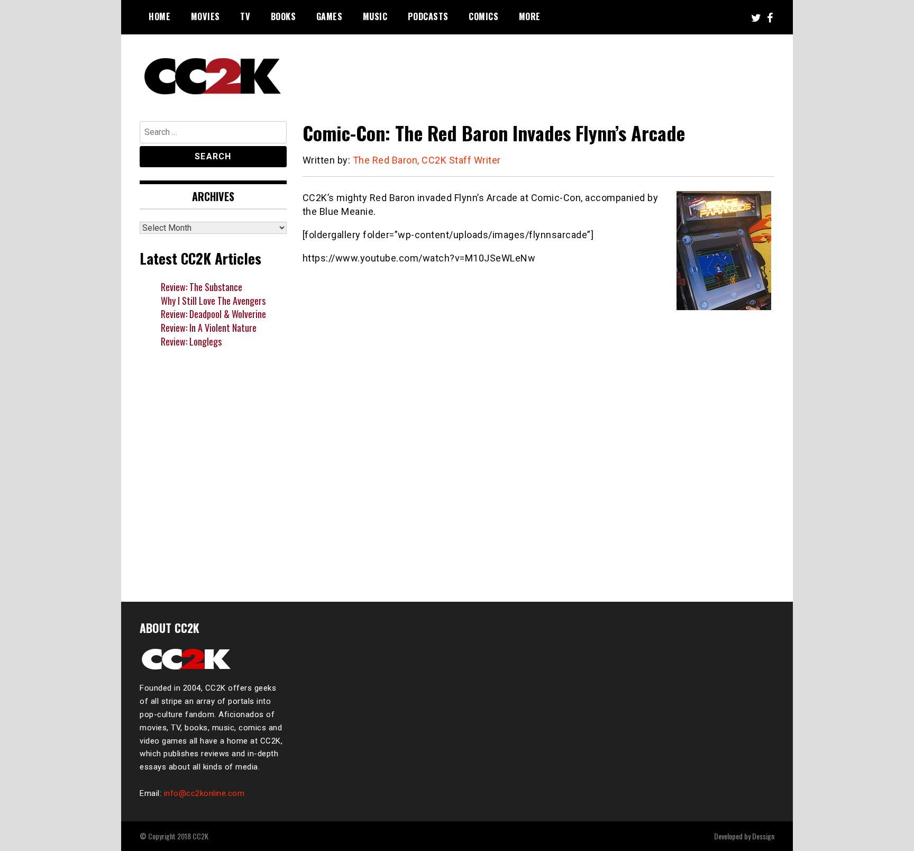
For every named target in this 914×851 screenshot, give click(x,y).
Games (329, 16)
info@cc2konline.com (204, 793)
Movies (205, 16)
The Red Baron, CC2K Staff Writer (427, 160)
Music (375, 16)
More (530, 16)
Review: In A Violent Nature (209, 327)
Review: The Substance (201, 287)
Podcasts (428, 16)
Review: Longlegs (191, 341)
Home (159, 16)
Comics (483, 16)
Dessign (763, 835)
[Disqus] (539, 442)
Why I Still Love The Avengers (213, 300)
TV (245, 16)
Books (283, 16)
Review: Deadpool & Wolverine (213, 314)
